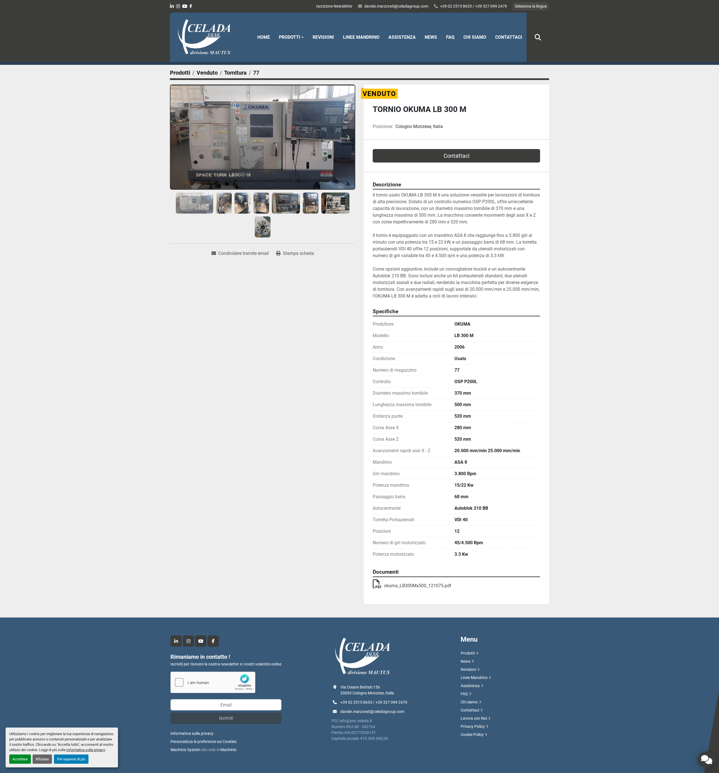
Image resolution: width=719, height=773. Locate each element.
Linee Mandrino (361, 37)
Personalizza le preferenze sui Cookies (203, 741)
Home (263, 37)
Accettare (20, 759)
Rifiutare (42, 759)
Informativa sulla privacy (85, 750)
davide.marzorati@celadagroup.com (396, 6)
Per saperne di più (71, 759)
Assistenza (402, 37)
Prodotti (289, 37)
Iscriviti (226, 718)
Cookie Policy (472, 734)
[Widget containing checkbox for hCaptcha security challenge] (212, 682)
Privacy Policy (473, 726)
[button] (291, 37)
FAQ (450, 37)
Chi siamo (474, 37)
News (431, 37)
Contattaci (508, 37)
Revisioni (323, 37)
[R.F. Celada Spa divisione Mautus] (362, 656)
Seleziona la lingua (531, 6)
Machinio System (185, 749)
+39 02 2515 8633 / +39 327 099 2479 (473, 6)
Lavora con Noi (474, 718)
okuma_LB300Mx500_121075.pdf (417, 585)
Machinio (228, 749)
